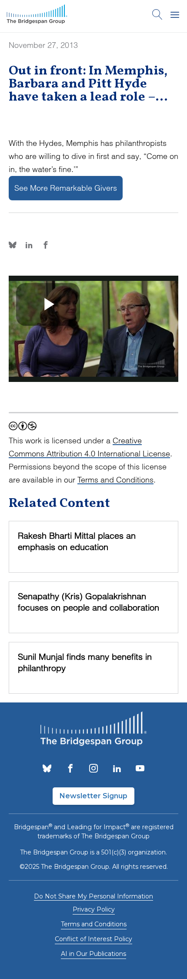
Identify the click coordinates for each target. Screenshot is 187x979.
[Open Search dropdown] (157, 16)
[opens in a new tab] (47, 769)
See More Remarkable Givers (65, 188)
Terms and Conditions (115, 480)
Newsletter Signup (93, 796)
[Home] (37, 16)
